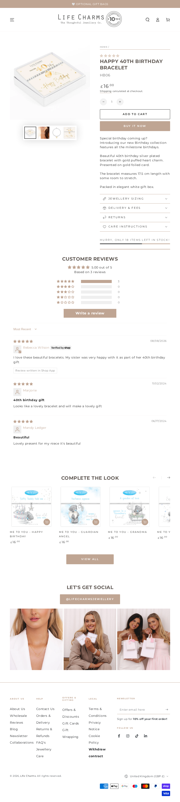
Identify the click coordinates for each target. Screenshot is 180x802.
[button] (147, 19)
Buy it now (135, 126)
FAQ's (41, 742)
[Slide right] (165, 478)
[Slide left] (157, 478)
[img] (23, 341)
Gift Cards (70, 723)
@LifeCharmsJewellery (90, 599)
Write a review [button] (90, 313)
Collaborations (22, 742)
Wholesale (18, 716)
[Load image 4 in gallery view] (70, 133)
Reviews (16, 723)
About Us (17, 709)
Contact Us (45, 709)
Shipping (106, 91)
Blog (14, 729)
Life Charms (28, 776)
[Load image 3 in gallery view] (56, 133)
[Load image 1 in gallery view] (30, 133)
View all (90, 559)
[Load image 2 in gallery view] (43, 133)
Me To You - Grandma (127, 531)
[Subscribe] (168, 709)
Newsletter (19, 736)
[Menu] (12, 19)
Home (104, 47)
